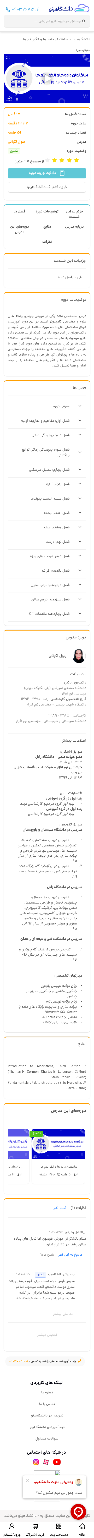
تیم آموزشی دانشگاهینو (47, 1427)
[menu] (47, 1416)
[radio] (76, 161)
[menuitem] (47, 1393)
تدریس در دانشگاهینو (47, 1416)
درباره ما (47, 1392)
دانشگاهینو (82, 39)
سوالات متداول (47, 1439)
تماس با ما (47, 1404)
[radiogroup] (62, 161)
